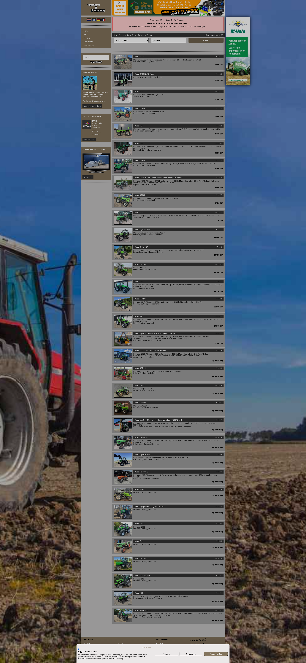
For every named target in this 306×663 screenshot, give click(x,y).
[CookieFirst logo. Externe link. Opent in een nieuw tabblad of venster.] (79, 649)
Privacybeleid (146, 647)
